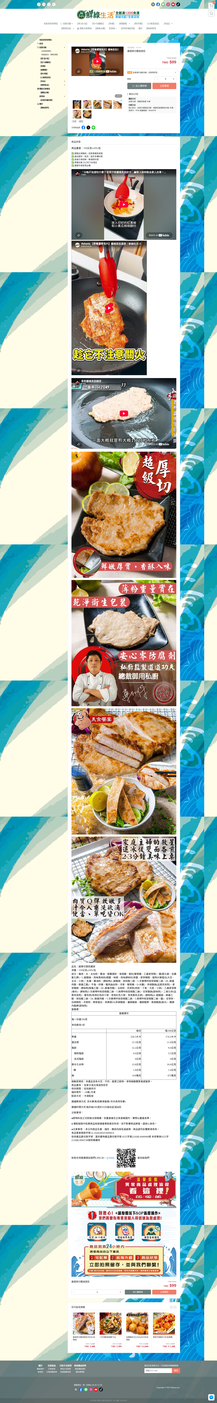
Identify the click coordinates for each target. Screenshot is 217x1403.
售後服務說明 (65, 1372)
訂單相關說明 (51, 1372)
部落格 (40, 1372)
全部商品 (52, 1366)
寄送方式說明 (65, 1369)
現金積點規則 (80, 1369)
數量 (129, 79)
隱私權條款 (80, 1372)
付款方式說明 (66, 1366)
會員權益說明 (80, 1366)
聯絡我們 (40, 1369)
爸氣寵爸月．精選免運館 (49, 55)
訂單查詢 (51, 1369)
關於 (40, 1366)
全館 (129, 72)
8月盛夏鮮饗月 (46, 51)
